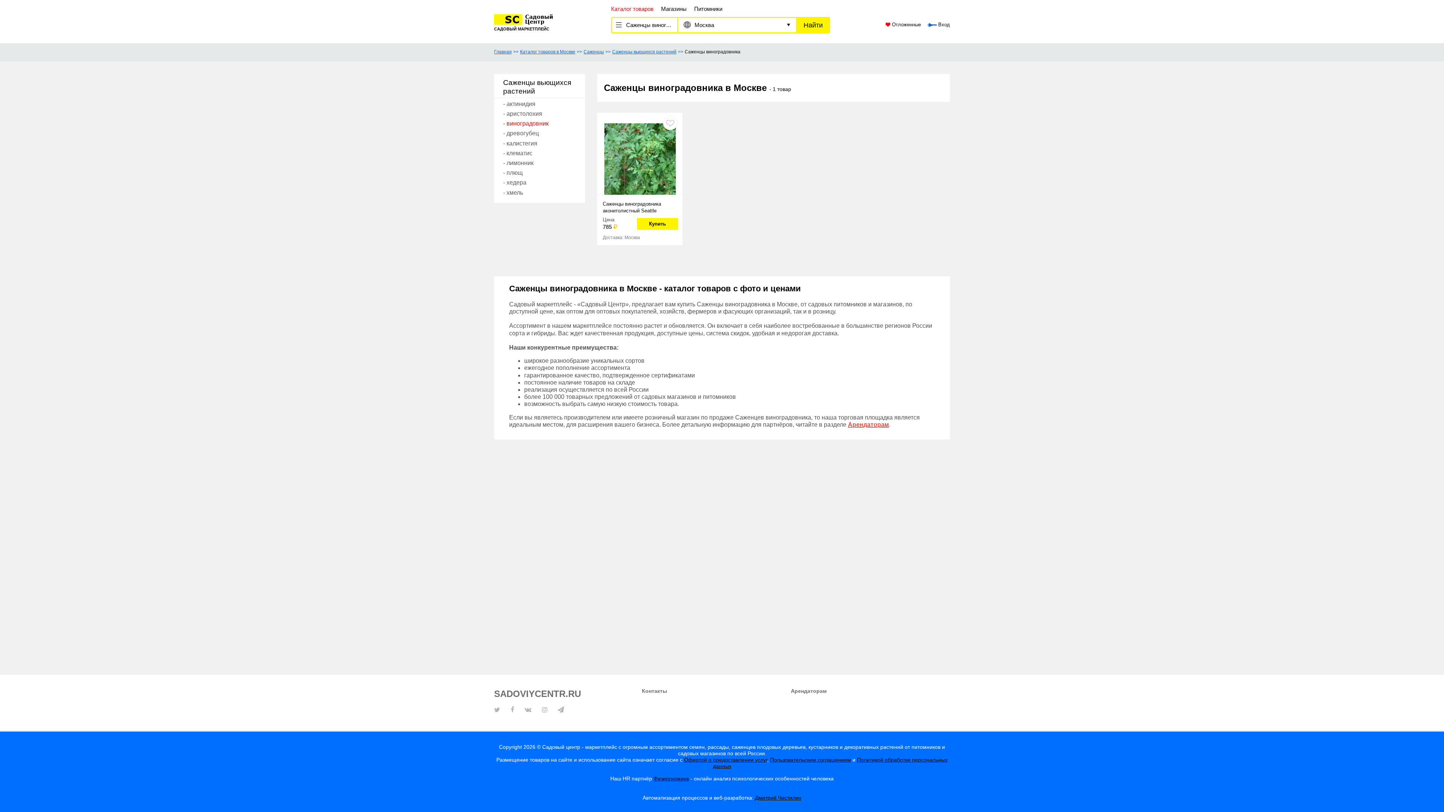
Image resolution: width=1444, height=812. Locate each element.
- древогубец (521, 133)
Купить (657, 224)
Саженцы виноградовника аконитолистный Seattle (632, 207)
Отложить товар (670, 122)
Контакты (654, 691)
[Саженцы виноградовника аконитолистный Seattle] (640, 158)
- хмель (513, 192)
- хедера (514, 182)
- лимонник (518, 163)
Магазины (674, 9)
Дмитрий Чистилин (778, 798)
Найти (813, 25)
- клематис (517, 153)
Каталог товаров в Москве (547, 52)
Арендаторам (809, 691)
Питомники (708, 9)
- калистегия (520, 143)
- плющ (513, 173)
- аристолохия (522, 114)
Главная (503, 52)
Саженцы (594, 52)
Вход (943, 24)
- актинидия (519, 104)
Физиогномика (671, 779)
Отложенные (905, 24)
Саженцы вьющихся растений (644, 52)
